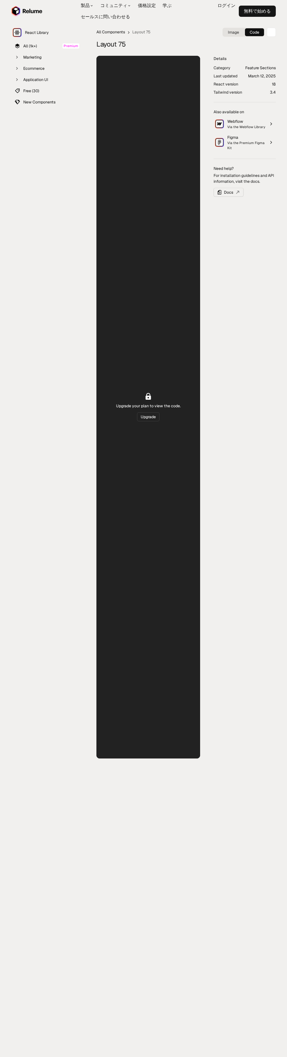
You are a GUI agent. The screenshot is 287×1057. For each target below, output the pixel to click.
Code (254, 32)
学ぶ (167, 5)
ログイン (226, 5)
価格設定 (147, 5)
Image (233, 32)
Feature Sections (260, 67)
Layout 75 (141, 31)
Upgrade (148, 416)
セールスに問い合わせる (105, 17)
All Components (110, 31)
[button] (87, 5)
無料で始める (234, 17)
